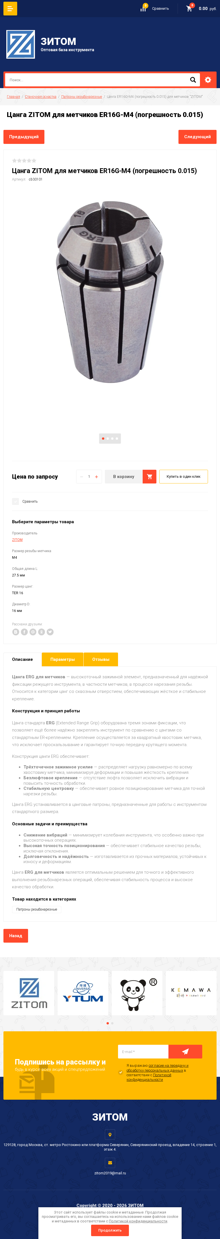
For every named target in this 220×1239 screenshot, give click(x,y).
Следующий (197, 136)
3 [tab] (112, 438)
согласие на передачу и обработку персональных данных (157, 1067)
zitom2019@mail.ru (110, 1173)
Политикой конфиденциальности (149, 1077)
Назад (15, 935)
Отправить (185, 1051)
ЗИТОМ (58, 41)
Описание (22, 659)
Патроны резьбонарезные (81, 97)
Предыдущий (24, 136)
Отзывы (100, 659)
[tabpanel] (110, 292)
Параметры (62, 659)
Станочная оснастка (40, 97)
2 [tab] (108, 438)
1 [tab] (103, 438)
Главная (13, 97)
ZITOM (17, 540)
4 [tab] (117, 438)
